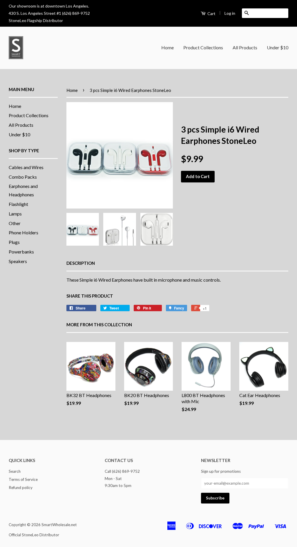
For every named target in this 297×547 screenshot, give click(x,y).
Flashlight (18, 204)
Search (15, 471)
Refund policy (20, 487)
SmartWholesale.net (59, 524)
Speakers (18, 261)
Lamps (15, 213)
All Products (245, 47)
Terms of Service (23, 479)
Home (167, 47)
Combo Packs (23, 177)
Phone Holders (23, 232)
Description (80, 263)
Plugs (14, 242)
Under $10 (277, 47)
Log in (229, 13)
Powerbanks (21, 251)
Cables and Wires (26, 167)
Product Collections (203, 47)
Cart (211, 13)
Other (15, 223)
